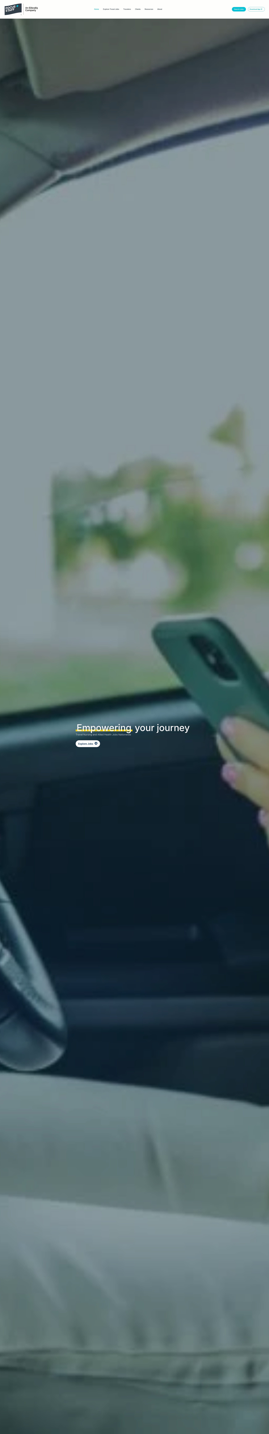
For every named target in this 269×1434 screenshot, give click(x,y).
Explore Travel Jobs (111, 9)
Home (96, 9)
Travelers (127, 9)
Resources (149, 9)
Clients (137, 9)
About (159, 9)
